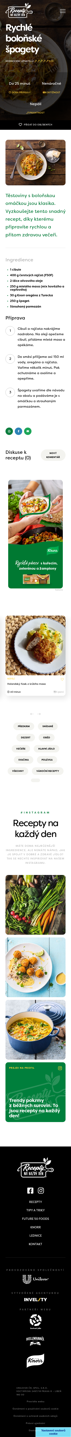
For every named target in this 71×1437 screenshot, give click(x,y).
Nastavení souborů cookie (53, 1432)
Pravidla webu (35, 1401)
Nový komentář (53, 455)
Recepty (35, 1202)
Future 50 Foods (35, 1219)
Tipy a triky (35, 1210)
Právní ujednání (35, 1423)
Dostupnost (35, 1430)
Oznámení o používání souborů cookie (36, 1408)
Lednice (35, 1236)
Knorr (35, 1227)
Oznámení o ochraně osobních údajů (35, 1416)
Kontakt (35, 1244)
